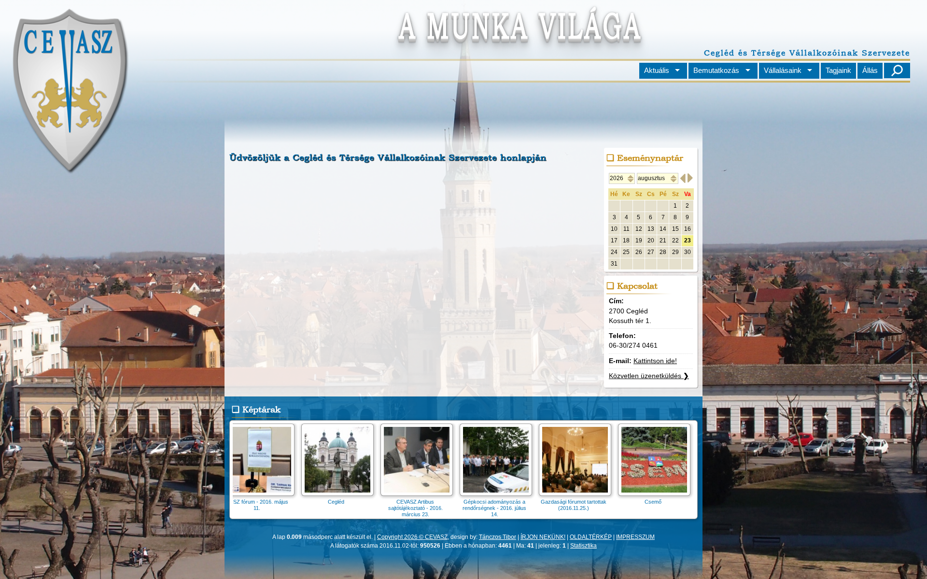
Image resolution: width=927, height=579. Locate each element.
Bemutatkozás (716, 70)
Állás (870, 70)
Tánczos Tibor (497, 537)
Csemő (668, 502)
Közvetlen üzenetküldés (649, 376)
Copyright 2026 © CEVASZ (412, 537)
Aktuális (656, 70)
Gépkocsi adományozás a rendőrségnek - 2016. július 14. (510, 508)
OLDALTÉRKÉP (591, 537)
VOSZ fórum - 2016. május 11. (272, 505)
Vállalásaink (782, 70)
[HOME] (69, 171)
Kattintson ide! (655, 361)
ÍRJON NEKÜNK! (542, 537)
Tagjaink (838, 70)
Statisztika (583, 545)
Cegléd (351, 502)
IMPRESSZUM (635, 537)
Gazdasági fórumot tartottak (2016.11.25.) (589, 505)
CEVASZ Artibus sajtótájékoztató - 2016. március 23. (431, 508)
